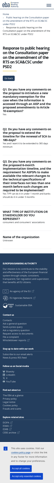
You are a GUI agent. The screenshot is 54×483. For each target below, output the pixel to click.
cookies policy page (21, 452)
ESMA (6, 425)
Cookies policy (10, 405)
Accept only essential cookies (26, 476)
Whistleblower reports (14, 340)
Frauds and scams (12, 408)
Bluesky (10, 371)
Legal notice (9, 402)
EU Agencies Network (21, 297)
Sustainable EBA (23, 305)
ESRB (5, 429)
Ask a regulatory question (16, 330)
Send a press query (13, 326)
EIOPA (6, 422)
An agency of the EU (20, 291)
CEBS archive (9, 432)
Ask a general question (15, 323)
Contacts (7, 320)
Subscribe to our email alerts (18, 354)
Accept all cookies (21, 468)
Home (6, 14)
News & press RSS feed (15, 357)
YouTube (11, 381)
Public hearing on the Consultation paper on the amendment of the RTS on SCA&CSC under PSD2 (26, 21)
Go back (9, 78)
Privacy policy (10, 398)
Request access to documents (18, 333)
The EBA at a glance (13, 395)
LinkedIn (10, 374)
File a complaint (11, 336)
